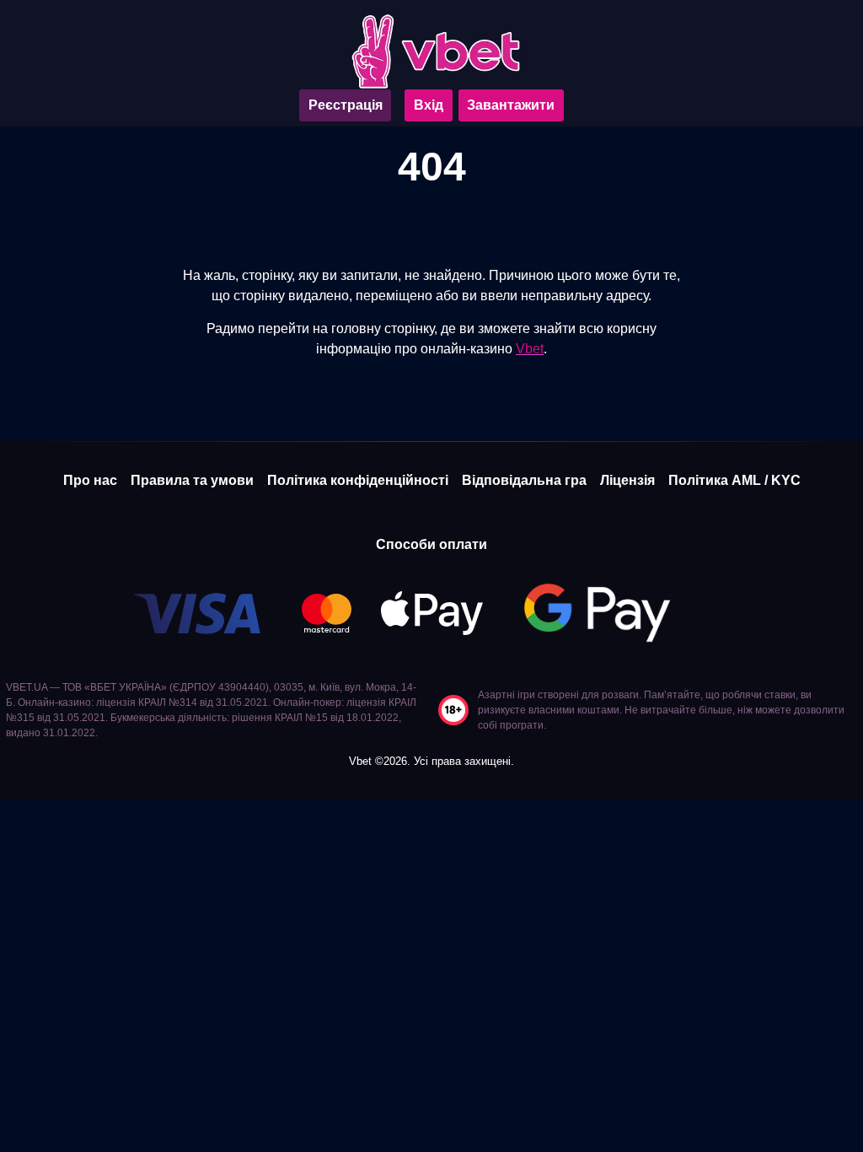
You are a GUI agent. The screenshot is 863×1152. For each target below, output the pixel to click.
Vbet (530, 349)
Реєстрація (345, 105)
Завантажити (511, 105)
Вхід (428, 105)
